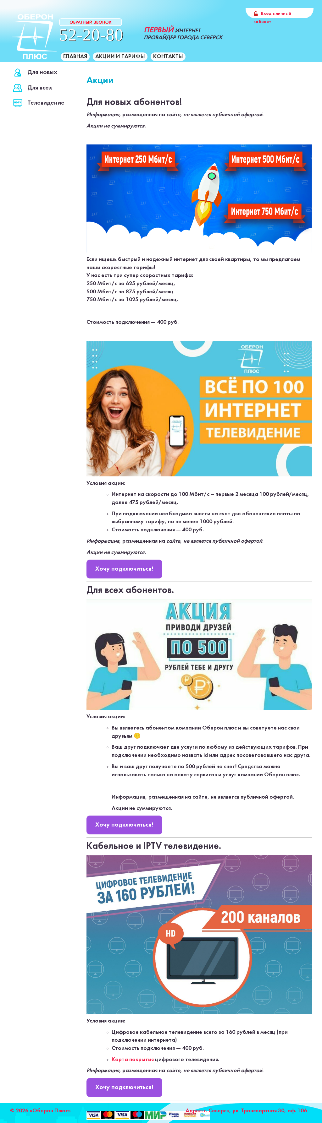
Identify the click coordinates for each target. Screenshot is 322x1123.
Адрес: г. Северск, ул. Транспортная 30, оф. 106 (246, 1111)
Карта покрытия (133, 1059)
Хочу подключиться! (124, 569)
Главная (75, 56)
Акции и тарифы (120, 56)
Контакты (168, 56)
